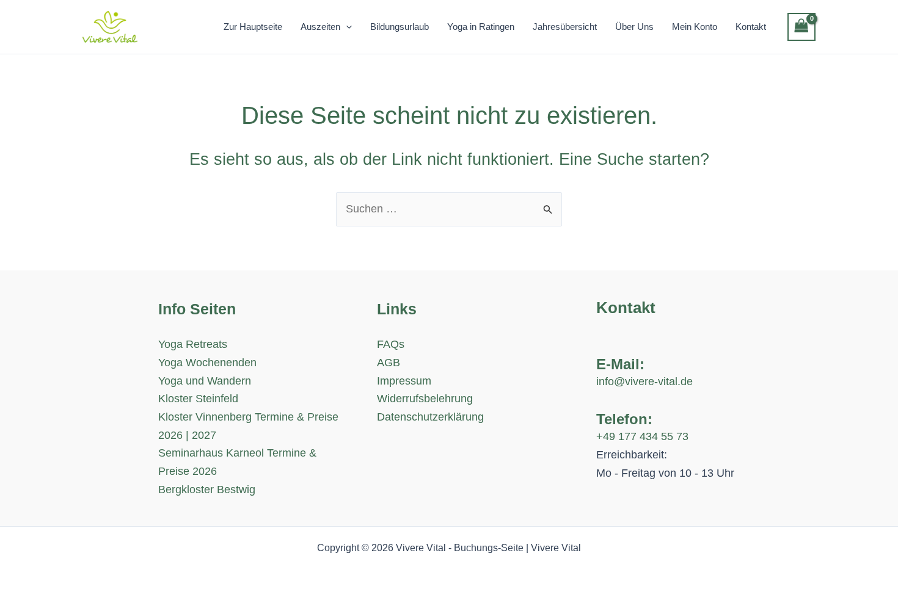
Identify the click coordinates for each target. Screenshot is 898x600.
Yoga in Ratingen (480, 26)
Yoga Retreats (192, 344)
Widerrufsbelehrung (425, 398)
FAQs (390, 344)
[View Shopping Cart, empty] (801, 27)
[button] (346, 26)
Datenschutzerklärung (430, 417)
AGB (388, 362)
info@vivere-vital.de (644, 381)
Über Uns (634, 26)
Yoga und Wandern (204, 381)
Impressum (404, 381)
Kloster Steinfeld (198, 398)
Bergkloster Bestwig (206, 489)
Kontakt (751, 26)
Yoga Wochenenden (207, 362)
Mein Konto (694, 26)
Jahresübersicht (565, 26)
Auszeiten (320, 26)
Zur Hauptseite (253, 26)
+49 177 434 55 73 (642, 436)
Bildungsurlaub (399, 26)
